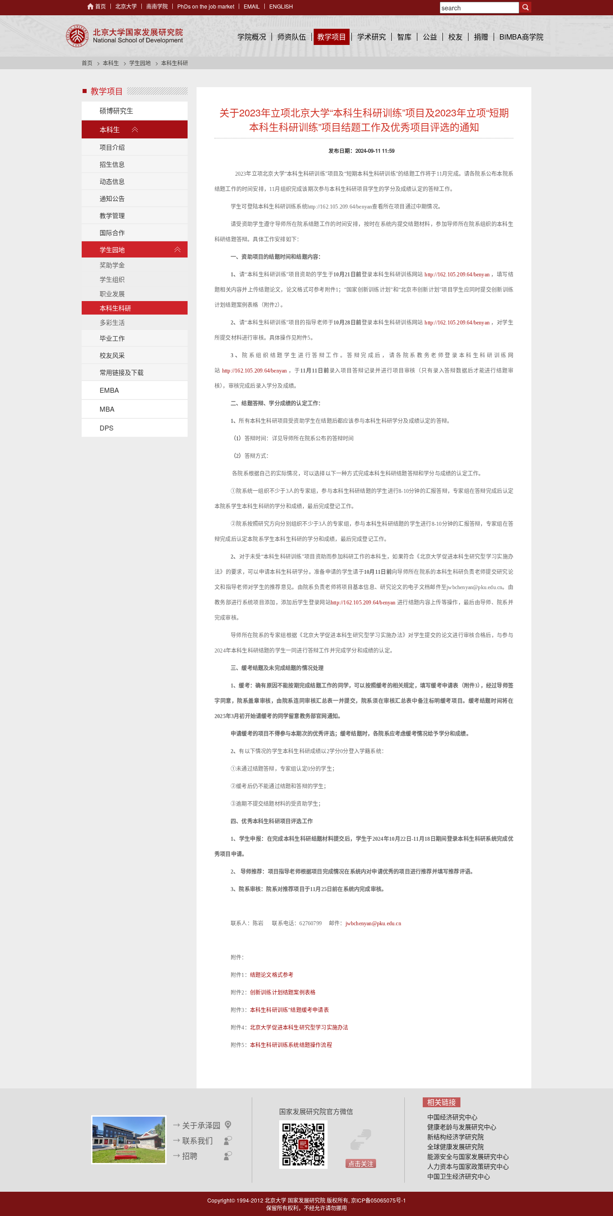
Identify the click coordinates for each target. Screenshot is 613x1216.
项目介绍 (112, 146)
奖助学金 (112, 264)
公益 (430, 36)
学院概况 (251, 36)
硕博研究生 (116, 110)
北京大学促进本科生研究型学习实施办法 (299, 1028)
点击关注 (360, 1163)
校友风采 (112, 355)
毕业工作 (112, 337)
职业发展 (112, 293)
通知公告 (112, 198)
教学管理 (112, 215)
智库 (404, 36)
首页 (100, 6)
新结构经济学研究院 (455, 1136)
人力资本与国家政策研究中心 (468, 1166)
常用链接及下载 (122, 372)
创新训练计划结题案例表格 (282, 993)
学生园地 (140, 63)
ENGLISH (281, 6)
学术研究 (371, 36)
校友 (455, 36)
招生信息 (112, 164)
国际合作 (112, 232)
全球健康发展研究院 (455, 1146)
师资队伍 (291, 36)
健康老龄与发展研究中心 (461, 1126)
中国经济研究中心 (452, 1116)
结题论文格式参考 (272, 975)
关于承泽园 (201, 1125)
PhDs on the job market (205, 6)
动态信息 (112, 181)
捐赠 (481, 36)
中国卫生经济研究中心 (458, 1176)
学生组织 (112, 279)
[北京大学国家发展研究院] (124, 36)
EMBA (109, 390)
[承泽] (128, 1138)
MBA (107, 408)
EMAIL (252, 6)
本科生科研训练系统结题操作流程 (291, 1045)
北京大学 (126, 6)
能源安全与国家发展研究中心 (468, 1156)
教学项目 (331, 36)
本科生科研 (115, 307)
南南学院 (157, 6)
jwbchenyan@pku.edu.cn (373, 923)
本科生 (111, 63)
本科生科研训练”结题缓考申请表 (289, 1010)
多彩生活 (112, 322)
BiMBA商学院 (521, 36)
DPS (107, 427)
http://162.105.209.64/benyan (457, 274)
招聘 (189, 1155)
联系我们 (197, 1140)
